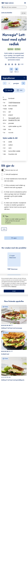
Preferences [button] (13, 286)
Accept (14, 291)
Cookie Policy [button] (7, 284)
